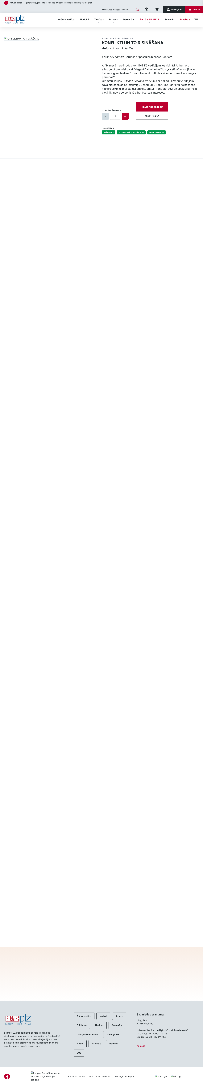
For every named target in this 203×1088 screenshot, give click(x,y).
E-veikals (185, 19)
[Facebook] (7, 1076)
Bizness (113, 19)
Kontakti (141, 1045)
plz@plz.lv (142, 1020)
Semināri (169, 19)
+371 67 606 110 (145, 1023)
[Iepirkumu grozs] (157, 9)
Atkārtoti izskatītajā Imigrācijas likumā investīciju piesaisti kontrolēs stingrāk (60, 3)
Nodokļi (84, 19)
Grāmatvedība (66, 19)
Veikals (7, 32)
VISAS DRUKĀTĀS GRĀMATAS (131, 132)
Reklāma (113, 1043)
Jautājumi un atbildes (87, 1034)
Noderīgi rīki (112, 1034)
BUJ (79, 1053)
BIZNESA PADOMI (156, 132)
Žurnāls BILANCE (149, 19)
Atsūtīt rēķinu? (152, 116)
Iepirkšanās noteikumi (99, 1076)
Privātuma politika (76, 1076)
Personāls (128, 19)
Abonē (80, 1043)
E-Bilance (82, 1025)
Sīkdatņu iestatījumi (124, 1076)
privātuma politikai (145, 990)
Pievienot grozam (152, 106)
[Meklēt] (137, 9)
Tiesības (99, 19)
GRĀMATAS (109, 132)
